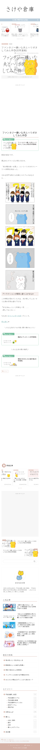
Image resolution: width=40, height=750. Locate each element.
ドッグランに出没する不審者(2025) (17, 675)
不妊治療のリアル (22, 698)
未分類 (20, 732)
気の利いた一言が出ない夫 (14, 660)
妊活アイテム (22, 705)
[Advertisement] (20, 106)
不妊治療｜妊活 (21, 694)
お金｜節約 (21, 720)
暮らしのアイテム (21, 727)
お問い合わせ (27, 745)
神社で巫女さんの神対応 (14, 670)
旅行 (21, 722)
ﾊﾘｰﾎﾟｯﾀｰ (5, 371)
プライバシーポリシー (15, 745)
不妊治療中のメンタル (22, 702)
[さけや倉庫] (20, 16)
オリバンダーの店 (14, 316)
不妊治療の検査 (22, 700)
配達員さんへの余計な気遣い (15, 665)
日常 (21, 725)
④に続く (4, 322)
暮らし (21, 717)
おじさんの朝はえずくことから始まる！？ (19, 679)
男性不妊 (22, 707)
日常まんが (4, 43)
